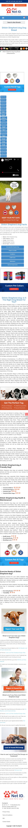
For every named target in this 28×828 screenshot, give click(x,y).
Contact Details (6, 821)
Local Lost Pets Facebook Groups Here (15, 652)
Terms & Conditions (7, 815)
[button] (3, 17)
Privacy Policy (6, 811)
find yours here (18, 770)
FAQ (4, 818)
